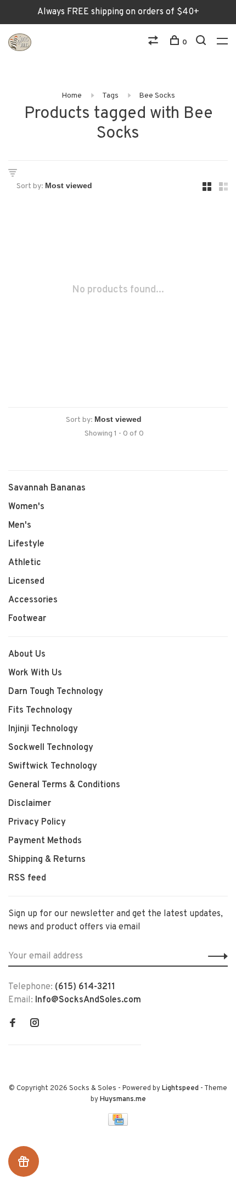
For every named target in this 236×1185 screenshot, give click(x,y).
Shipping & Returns (47, 859)
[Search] (202, 42)
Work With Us (35, 673)
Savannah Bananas (47, 488)
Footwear (27, 618)
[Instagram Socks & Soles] (34, 1024)
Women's (26, 506)
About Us (27, 654)
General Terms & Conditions (64, 785)
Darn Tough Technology (55, 691)
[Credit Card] (118, 1123)
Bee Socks (157, 95)
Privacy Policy (37, 822)
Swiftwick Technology (52, 766)
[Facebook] (12, 1024)
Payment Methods (45, 841)
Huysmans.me (123, 1099)
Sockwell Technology (50, 747)
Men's (19, 525)
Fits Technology (40, 710)
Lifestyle (26, 544)
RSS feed (27, 878)
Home (71, 95)
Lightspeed (180, 1088)
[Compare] (154, 42)
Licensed (26, 581)
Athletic (24, 562)
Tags (110, 95)
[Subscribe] (215, 956)
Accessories (33, 600)
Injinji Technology (43, 729)
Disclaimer (29, 803)
